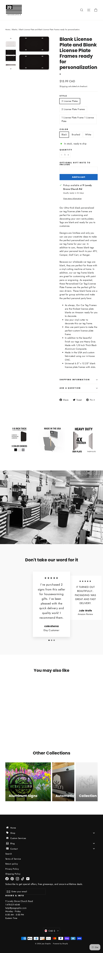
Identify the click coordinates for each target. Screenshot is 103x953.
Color (64, 129)
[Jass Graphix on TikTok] (22, 878)
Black (64, 134)
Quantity (66, 150)
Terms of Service (13, 858)
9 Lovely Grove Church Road (19, 901)
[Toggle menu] (94, 832)
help (7, 907)
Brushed (76, 134)
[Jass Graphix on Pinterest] (12, 878)
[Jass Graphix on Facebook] (7, 878)
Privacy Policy (12, 868)
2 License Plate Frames (73, 109)
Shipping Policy (12, 873)
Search (8, 853)
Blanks (14, 29)
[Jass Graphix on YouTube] (28, 878)
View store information (72, 198)
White (88, 134)
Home (7, 29)
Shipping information (75, 379)
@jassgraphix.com (18, 907)
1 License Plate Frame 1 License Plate (78, 119)
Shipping (63, 86)
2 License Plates (70, 101)
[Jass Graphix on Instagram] (17, 878)
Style (63, 96)
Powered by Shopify (60, 943)
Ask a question (70, 388)
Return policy (11, 863)
